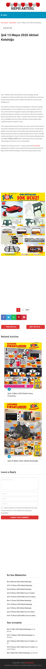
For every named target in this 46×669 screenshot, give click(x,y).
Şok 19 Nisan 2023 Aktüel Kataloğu (19, 608)
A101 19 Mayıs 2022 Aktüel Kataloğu (19, 635)
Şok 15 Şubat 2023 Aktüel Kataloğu (23, 461)
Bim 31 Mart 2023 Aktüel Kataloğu (19, 629)
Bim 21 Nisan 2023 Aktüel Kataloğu (19, 600)
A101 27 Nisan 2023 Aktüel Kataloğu (19, 585)
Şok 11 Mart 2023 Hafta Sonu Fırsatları (20, 394)
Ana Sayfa (4, 23)
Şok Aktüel (12, 23)
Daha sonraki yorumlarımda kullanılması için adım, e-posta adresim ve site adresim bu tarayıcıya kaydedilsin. (19, 510)
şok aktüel (36, 146)
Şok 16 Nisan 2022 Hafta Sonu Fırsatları (21, 641)
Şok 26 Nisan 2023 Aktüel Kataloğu (19, 589)
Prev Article (11, 327)
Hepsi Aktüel (29, 663)
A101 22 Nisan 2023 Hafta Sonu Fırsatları (21, 597)
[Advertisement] (23, 69)
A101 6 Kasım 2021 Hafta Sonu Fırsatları (21, 647)
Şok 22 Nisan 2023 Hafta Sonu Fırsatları (21, 593)
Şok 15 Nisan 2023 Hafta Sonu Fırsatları (21, 612)
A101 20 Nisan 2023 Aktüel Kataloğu (19, 604)
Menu (5, 15)
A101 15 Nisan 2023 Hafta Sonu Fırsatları (21, 615)
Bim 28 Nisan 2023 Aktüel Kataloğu (19, 582)
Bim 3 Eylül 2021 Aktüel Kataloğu (18, 653)
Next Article (35, 327)
